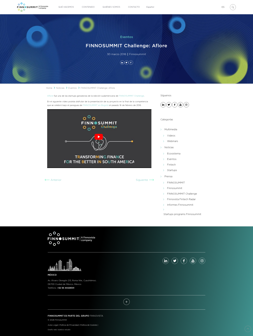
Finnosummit (174, 188)
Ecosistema (173, 154)
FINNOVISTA (96, 316)
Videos (171, 136)
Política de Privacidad (69, 325)
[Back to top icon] (248, 329)
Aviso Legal (53, 325)
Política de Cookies (88, 325)
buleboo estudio (64, 329)
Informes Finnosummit (180, 205)
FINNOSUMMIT (176, 183)
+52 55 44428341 (65, 288)
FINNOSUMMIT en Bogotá (96, 105)
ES (223, 7)
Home (49, 88)
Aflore (50, 96)
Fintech (171, 165)
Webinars (172, 141)
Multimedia (170, 129)
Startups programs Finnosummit (182, 214)
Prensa (168, 176)
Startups (172, 170)
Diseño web (52, 329)
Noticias (60, 88)
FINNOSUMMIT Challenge (131, 96)
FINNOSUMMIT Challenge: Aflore (98, 88)
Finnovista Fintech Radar (181, 199)
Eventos (72, 88)
